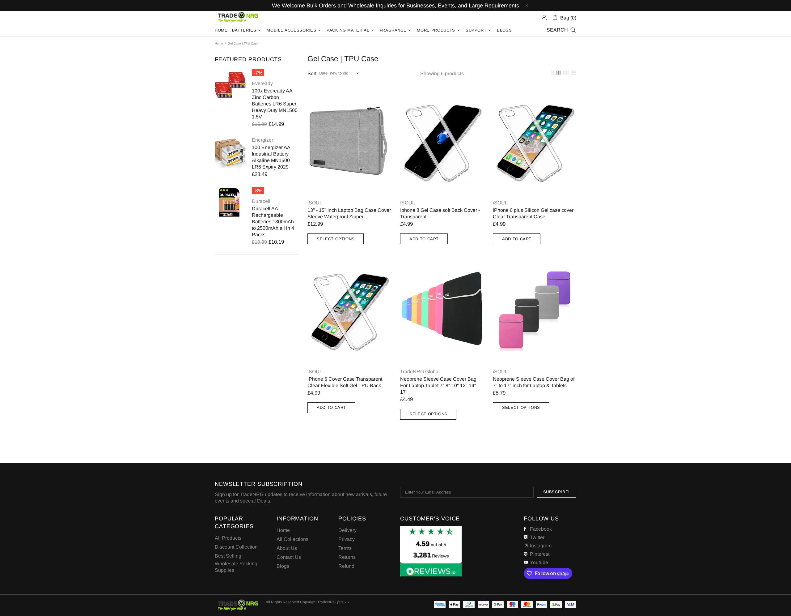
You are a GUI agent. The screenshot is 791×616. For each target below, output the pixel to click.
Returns (347, 557)
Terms (345, 548)
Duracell (261, 201)
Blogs (283, 566)
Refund (346, 566)
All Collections (292, 539)
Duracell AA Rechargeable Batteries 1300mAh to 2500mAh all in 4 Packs (273, 221)
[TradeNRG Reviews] (431, 551)
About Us (287, 548)
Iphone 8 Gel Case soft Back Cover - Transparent (440, 213)
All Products (228, 538)
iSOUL (314, 202)
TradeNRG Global (420, 371)
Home (219, 43)
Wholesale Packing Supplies (236, 567)
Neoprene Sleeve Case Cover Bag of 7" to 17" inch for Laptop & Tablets (533, 382)
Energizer (262, 140)
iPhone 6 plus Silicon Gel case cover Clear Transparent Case (533, 213)
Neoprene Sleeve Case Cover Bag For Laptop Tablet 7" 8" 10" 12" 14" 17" (438, 385)
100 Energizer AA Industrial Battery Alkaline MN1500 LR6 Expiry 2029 (271, 157)
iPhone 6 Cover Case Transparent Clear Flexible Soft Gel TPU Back (344, 382)
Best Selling (228, 555)
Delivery (347, 530)
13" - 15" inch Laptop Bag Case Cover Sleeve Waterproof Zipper (349, 213)
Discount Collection (236, 547)
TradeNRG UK (238, 17)
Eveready (262, 83)
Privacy (346, 539)
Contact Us (289, 557)
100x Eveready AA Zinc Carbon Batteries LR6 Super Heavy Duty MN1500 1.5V (275, 103)
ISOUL (407, 202)
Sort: (312, 73)
